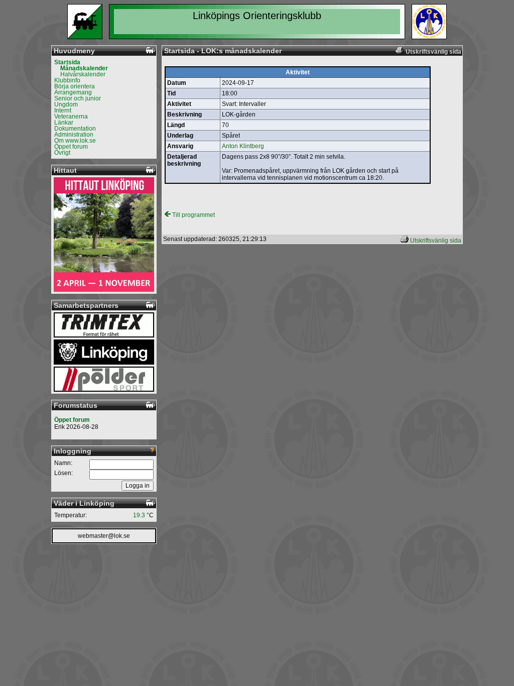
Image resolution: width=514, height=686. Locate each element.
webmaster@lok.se (104, 535)
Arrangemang (73, 92)
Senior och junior (77, 98)
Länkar (63, 122)
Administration (73, 134)
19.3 (139, 515)
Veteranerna (71, 116)
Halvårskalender (82, 74)
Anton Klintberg (243, 146)
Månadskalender (84, 68)
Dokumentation (75, 128)
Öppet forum (71, 146)
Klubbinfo (67, 80)
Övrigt (62, 152)
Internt (62, 110)
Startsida (67, 62)
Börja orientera (74, 86)
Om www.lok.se (75, 140)
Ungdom (66, 104)
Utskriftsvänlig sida (435, 240)
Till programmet (193, 214)
